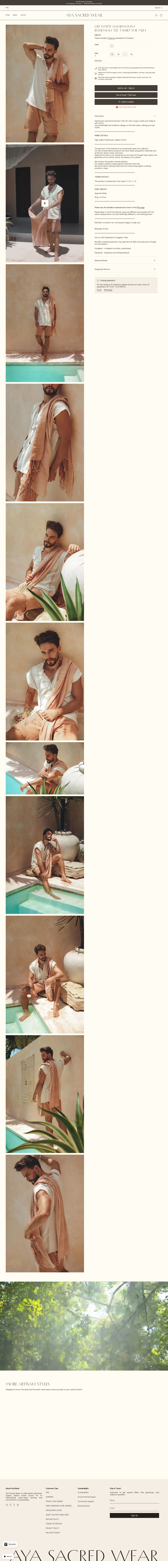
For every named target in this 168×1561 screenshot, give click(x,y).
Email (99, 290)
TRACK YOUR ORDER (54, 1501)
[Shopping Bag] (161, 15)
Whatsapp (108, 290)
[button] (7, 15)
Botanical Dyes (84, 1506)
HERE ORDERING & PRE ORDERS (59, 1506)
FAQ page (140, 207)
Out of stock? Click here (126, 95)
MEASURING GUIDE (54, 1510)
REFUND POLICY (52, 1519)
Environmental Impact (87, 1497)
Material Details (101, 260)
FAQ (47, 1492)
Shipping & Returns (102, 269)
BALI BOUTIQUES (53, 1533)
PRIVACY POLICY (52, 1528)
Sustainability (83, 1492)
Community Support (86, 1501)
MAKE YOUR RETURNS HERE (57, 1515)
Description (99, 116)
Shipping (111, 38)
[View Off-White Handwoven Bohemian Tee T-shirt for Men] (45, 203)
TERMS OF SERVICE (54, 1524)
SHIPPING (49, 1497)
